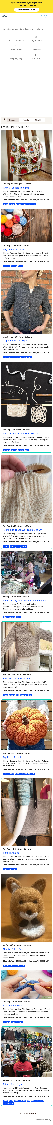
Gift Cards (36, 58)
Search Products (16, 40)
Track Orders (16, 49)
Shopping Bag (16, 58)
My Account (36, 40)
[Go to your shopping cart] (46, 16)
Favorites (37, 49)
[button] (26, 10)
